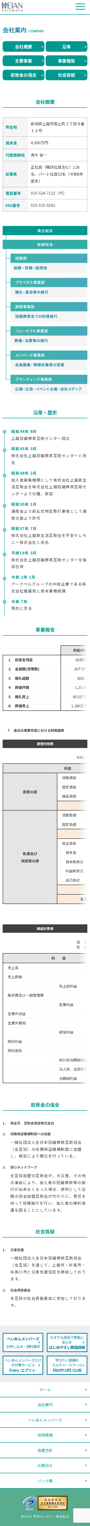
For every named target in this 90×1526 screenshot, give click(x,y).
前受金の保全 (23, 75)
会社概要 (23, 46)
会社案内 (45, 1404)
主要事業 (23, 61)
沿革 (66, 46)
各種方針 (45, 1450)
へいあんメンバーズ (45, 1420)
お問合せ (45, 1465)
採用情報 (45, 1435)
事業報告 (66, 61)
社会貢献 (66, 75)
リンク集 (45, 1481)
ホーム (45, 1389)
